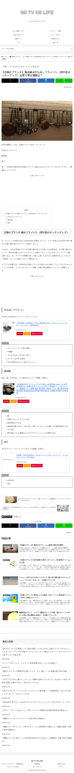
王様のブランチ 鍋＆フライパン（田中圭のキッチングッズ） (27, 213)
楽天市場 (20, 333)
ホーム (61, 766)
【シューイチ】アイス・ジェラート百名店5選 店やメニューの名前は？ (29, 663)
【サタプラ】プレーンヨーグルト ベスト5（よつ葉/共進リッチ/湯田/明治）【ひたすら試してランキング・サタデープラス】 (36, 692)
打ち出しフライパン (15, 217)
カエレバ (25, 330)
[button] (72, 49)
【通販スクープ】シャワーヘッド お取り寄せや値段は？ (24, 718)
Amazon (27, 333)
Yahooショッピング (36, 333)
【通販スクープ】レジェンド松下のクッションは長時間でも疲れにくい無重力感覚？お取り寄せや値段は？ (36, 728)
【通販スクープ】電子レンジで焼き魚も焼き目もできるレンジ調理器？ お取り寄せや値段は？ (37, 739)
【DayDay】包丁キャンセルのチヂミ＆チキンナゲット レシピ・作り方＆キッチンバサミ (36, 702)
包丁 (9, 223)
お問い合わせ (61, 764)
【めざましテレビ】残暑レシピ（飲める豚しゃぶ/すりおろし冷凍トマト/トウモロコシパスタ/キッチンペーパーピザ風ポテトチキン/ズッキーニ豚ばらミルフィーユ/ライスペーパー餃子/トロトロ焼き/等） (36, 652)
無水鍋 (10, 220)
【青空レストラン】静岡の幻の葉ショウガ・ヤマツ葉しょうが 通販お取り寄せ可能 (34, 671)
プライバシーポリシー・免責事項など (12, 764)
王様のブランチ (8, 516)
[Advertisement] (37, 94)
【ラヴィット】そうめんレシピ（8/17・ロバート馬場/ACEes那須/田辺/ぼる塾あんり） (35, 710)
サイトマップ (37, 766)
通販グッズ (18, 516)
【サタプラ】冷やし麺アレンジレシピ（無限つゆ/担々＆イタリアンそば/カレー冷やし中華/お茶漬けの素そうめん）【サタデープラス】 (36, 681)
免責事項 (37, 764)
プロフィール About (13, 766)
